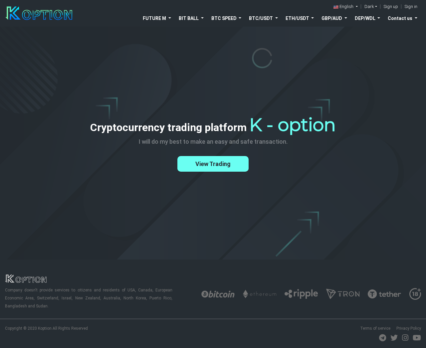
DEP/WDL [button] (365, 18)
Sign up (391, 6)
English (346, 6)
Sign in (411, 6)
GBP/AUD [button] (332, 18)
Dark (369, 6)
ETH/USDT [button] (298, 18)
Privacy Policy (408, 328)
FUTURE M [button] (155, 18)
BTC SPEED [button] (224, 18)
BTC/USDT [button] (261, 18)
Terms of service (375, 328)
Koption (45, 328)
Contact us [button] (400, 18)
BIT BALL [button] (189, 18)
